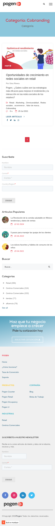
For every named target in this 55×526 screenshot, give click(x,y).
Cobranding (11, 108)
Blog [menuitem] (31, 392)
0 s (11, 111)
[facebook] (7, 120)
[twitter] (11, 120)
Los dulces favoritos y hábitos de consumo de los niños (31, 246)
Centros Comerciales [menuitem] (11, 425)
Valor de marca (32, 105)
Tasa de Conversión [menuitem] (10, 372)
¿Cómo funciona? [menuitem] (9, 367)
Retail (11, 103)
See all (5, 308)
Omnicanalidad (32, 103)
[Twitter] (31, 495)
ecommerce (20, 105)
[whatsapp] (18, 120)
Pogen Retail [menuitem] (7, 397)
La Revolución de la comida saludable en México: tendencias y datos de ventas (31, 219)
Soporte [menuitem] (5, 377)
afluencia (12, 303)
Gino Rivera (14, 83)
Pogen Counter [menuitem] (8, 392)
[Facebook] (5, 495)
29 (23, 111)
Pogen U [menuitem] (5, 407)
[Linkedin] (23, 495)
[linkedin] (14, 120)
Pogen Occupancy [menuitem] (9, 402)
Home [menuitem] (4, 362)
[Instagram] (14, 495)
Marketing (20, 103)
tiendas (11, 298)
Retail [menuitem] (4, 420)
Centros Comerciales (17, 288)
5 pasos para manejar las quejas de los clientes (31, 232)
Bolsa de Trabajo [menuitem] (37, 397)
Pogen (19, 516)
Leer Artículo (14, 117)
